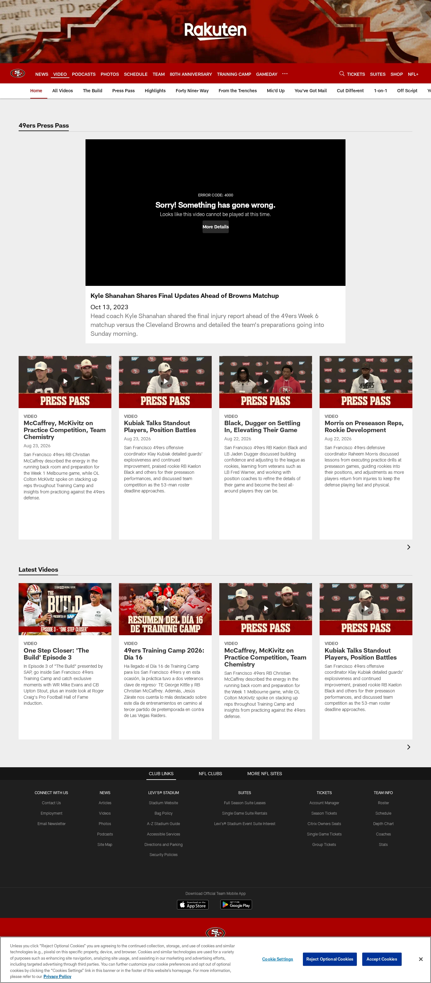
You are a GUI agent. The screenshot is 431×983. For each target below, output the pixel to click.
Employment (51, 813)
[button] (216, 226)
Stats (383, 844)
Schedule (383, 813)
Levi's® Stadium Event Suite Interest (244, 823)
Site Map (104, 844)
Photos (105, 823)
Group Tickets (324, 844)
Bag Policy (164, 813)
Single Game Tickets (324, 834)
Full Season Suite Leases (245, 802)
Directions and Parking (164, 844)
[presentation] (409, 548)
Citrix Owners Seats (324, 823)
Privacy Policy (57, 976)
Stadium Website (163, 802)
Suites (244, 792)
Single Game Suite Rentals (244, 813)
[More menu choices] (284, 73)
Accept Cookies (382, 959)
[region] (215, 960)
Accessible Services (163, 834)
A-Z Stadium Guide (163, 823)
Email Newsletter (52, 823)
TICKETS (324, 792)
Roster (383, 802)
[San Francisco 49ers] (215, 934)
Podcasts (105, 834)
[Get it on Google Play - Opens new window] (236, 907)
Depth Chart (383, 823)
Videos (105, 813)
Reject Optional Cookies (329, 959)
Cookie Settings (277, 959)
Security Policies (164, 854)
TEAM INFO (383, 792)
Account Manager (324, 802)
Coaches (383, 834)
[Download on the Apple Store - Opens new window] (192, 905)
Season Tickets (324, 813)
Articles (105, 802)
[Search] (342, 73)
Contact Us (51, 802)
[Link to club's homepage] (17, 73)
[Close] (421, 959)
